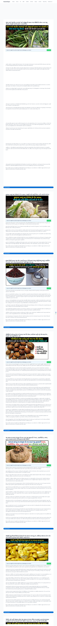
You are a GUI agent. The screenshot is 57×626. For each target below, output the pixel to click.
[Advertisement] (28, 13)
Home (13, 1)
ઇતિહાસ (36, 1)
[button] (52, 1)
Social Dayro (6, 1)
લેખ (20, 1)
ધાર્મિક (23, 1)
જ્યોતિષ (27, 1)
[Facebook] (55, 312)
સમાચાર (17, 1)
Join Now (49, 50)
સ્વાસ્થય (40, 1)
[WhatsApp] (55, 313)
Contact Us (50, 1)
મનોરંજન (31, 1)
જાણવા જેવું (44, 1)
